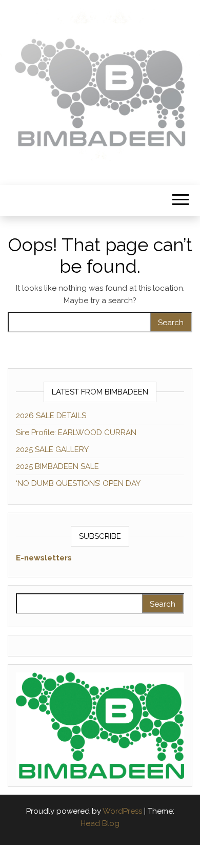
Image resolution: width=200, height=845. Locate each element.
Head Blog (100, 823)
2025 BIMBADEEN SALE (57, 466)
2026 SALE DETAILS (51, 415)
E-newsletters (44, 557)
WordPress (122, 811)
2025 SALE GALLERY (52, 449)
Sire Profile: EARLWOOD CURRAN (76, 432)
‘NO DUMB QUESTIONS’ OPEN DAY (78, 483)
